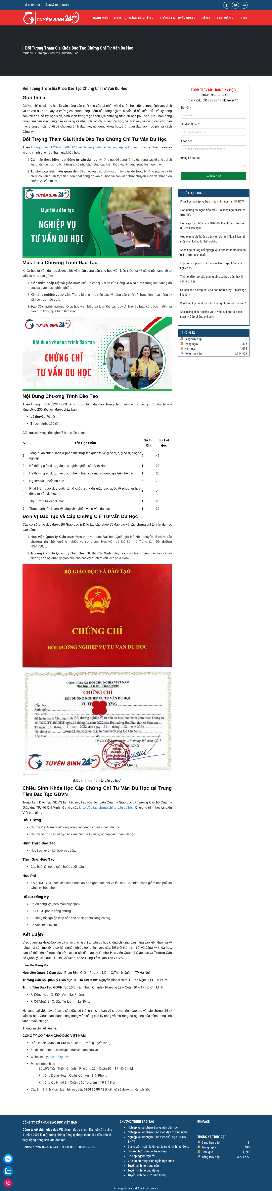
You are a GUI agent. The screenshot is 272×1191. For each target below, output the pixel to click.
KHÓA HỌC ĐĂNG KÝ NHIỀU (132, 18)
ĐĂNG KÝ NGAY (214, 175)
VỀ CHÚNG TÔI (32, 5)
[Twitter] (235, 5)
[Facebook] (226, 5)
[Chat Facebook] (8, 1159)
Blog (243, 18)
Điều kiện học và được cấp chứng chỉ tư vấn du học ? (213, 303)
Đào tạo (42, 53)
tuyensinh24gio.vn (56, 1057)
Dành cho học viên (216, 18)
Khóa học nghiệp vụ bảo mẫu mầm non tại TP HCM (212, 201)
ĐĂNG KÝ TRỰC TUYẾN (56, 5)
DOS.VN (154, 1188)
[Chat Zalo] (8, 1171)
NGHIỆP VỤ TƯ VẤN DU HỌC (64, 53)
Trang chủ (99, 18)
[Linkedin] (244, 5)
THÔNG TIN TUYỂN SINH (176, 18)
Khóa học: (187, 141)
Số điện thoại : (190, 124)
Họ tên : (186, 107)
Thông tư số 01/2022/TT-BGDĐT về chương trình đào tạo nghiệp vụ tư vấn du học (89, 147)
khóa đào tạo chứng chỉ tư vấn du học (106, 807)
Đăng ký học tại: (191, 158)
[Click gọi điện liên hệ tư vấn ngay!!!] (8, 1183)
